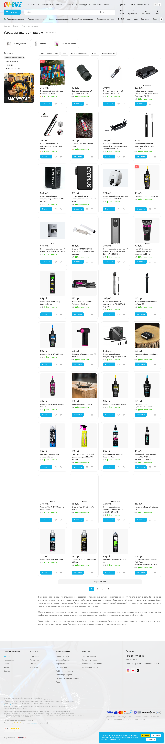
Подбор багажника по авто (67, 678)
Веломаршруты (62, 656)
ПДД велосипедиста (64, 671)
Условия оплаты (89, 656)
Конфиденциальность (115, 719)
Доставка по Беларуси (115, 717)
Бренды (7, 671)
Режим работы (9, 705)
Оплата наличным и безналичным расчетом (142, 717)
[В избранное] (55, 104)
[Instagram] (128, 670)
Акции (6, 667)
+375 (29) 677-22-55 (124, 5)
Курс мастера (61, 667)
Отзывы (33, 663)
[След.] (114, 589)
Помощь (86, 651)
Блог (58, 682)
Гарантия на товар (90, 667)
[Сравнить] (60, 104)
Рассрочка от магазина (92, 663)
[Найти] (112, 12)
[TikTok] (138, 670)
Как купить (34, 660)
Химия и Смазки (13, 68)
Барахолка (60, 663)
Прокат (7, 663)
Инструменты (12, 61)
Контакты (34, 667)
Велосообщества (63, 660)
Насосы (9, 65)
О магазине (35, 656)
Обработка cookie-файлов (135, 719)
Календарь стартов (64, 675)
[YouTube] (133, 670)
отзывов (33, 723)
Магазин (34, 651)
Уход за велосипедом (14, 57)
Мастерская (9, 660)
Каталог (7, 656)
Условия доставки (89, 660)
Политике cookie (114, 739)
